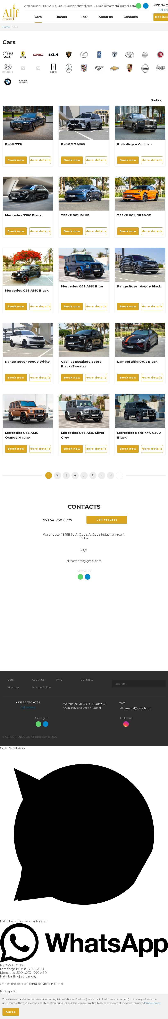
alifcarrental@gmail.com (120, 5)
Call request (28, 707)
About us (38, 679)
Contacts (87, 679)
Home (6, 26)
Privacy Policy (41, 687)
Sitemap (13, 687)
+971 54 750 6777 (56, 520)
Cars (10, 679)
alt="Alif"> (10, 12)
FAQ (59, 679)
